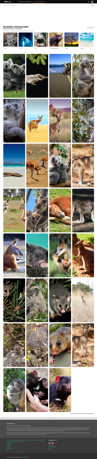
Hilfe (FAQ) (50, 449)
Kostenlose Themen (10, 448)
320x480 (35, 440)
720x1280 (20, 440)
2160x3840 (19, 441)
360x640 (8, 441)
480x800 (31, 440)
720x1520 (23, 441)
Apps (7, 450)
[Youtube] (52, 444)
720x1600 (28, 440)
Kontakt (49, 448)
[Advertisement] (48, 16)
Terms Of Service (23, 457)
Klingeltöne (8, 445)
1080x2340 (17, 440)
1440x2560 (43, 440)
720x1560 (38, 440)
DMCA (28, 457)
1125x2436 (12, 441)
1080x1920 (8, 440)
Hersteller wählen (51, 445)
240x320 (24, 440)
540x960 (15, 441)
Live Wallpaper (9, 447)
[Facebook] (49, 444)
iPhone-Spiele (9, 444)
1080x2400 (12, 440)
